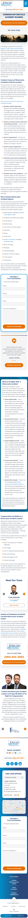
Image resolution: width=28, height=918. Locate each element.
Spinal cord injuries (9, 239)
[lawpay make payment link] (14, 749)
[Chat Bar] (14, 916)
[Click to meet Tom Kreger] (14, 585)
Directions (7, 795)
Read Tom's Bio (14, 605)
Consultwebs (16, 911)
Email (5, 301)
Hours (15, 795)
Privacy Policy (22, 906)
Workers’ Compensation (14, 893)
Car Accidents (14, 876)
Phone (5, 293)
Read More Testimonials (14, 365)
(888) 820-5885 (14, 657)
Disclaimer (5, 906)
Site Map (13, 906)
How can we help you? (9, 308)
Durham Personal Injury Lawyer (14, 882)
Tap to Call (14, 758)
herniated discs (8, 241)
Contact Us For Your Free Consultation (14, 23)
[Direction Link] (14, 801)
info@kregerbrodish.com (13, 791)
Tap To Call (14, 9)
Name (5, 286)
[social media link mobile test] (8, 763)
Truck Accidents (14, 888)
